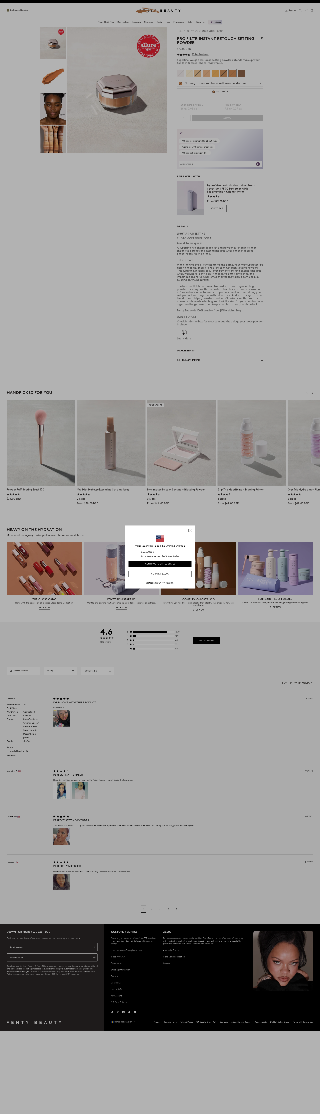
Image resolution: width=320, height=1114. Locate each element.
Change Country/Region (160, 583)
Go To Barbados (160, 574)
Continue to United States (160, 564)
